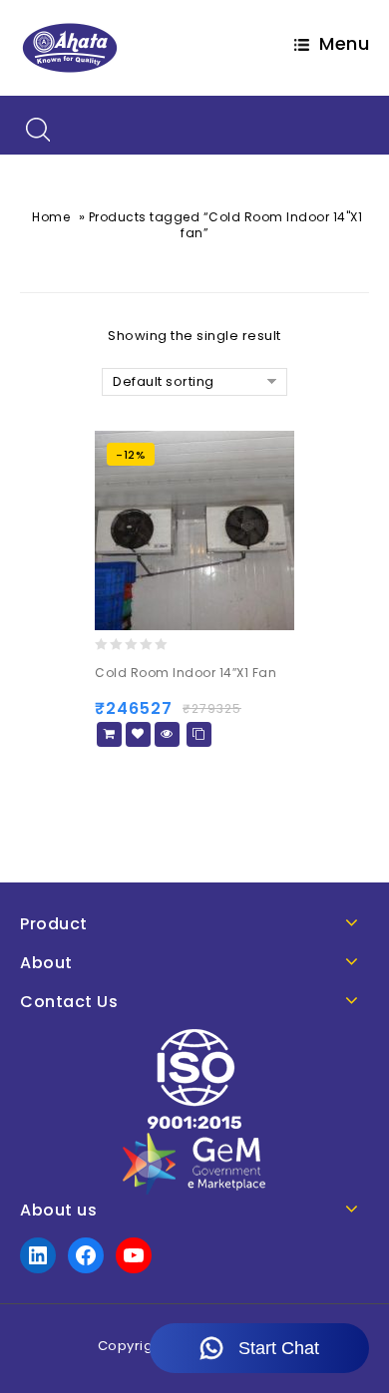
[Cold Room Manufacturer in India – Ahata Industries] (70, 47)
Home (51, 216)
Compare (199, 734)
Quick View (167, 734)
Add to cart (109, 734)
